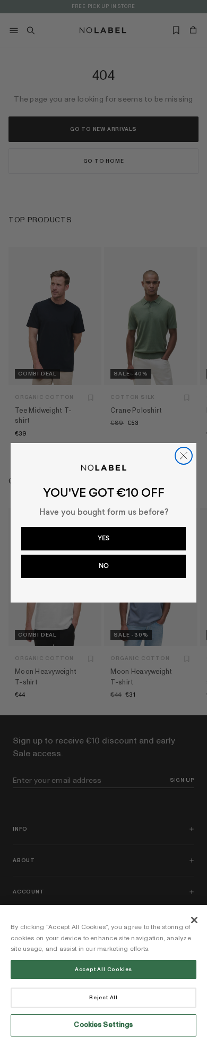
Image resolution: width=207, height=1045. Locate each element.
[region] (103, 975)
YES (103, 538)
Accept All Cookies (103, 969)
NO (104, 566)
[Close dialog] (183, 455)
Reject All (103, 997)
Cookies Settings (103, 1025)
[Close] (194, 920)
